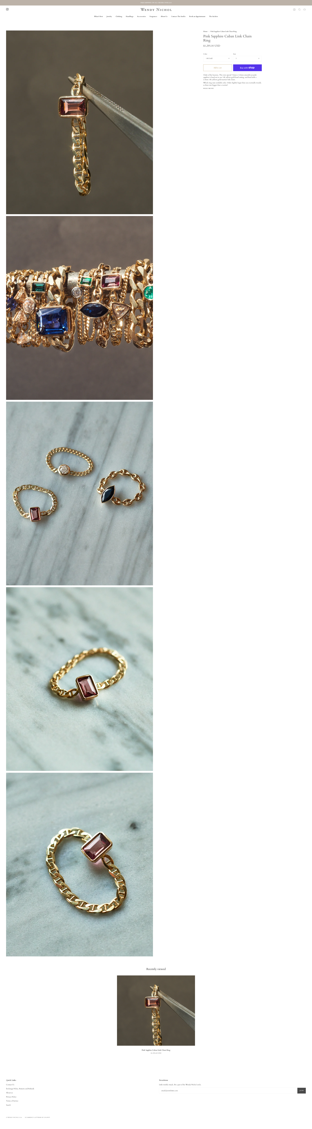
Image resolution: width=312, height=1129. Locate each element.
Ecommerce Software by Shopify (37, 1117)
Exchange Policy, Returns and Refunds (20, 1089)
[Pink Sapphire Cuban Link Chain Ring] (156, 1010)
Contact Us (10, 1085)
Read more (208, 88)
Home (205, 31)
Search (8, 1105)
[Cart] (304, 9)
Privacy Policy (11, 1097)
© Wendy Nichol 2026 (14, 1117)
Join (302, 1090)
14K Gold (209, 58)
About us (9, 1093)
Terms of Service (12, 1101)
